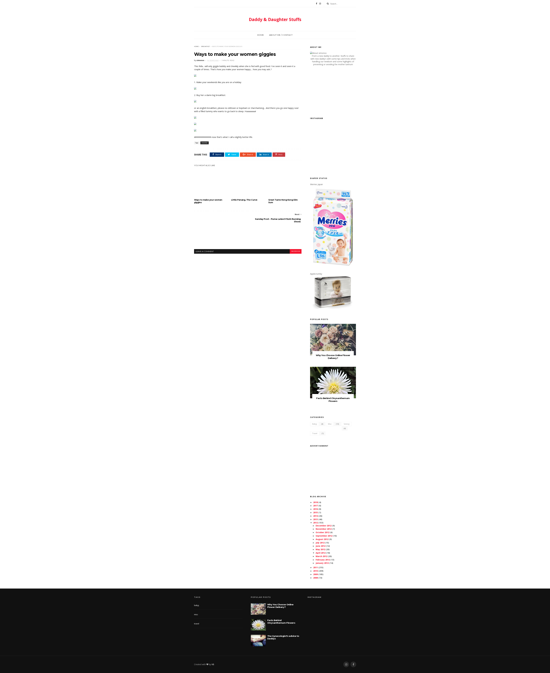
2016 (315, 509)
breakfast (205, 46)
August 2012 (322, 539)
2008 (315, 577)
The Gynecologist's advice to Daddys (283, 637)
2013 (315, 519)
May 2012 (320, 549)
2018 (315, 502)
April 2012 (321, 552)
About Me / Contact (281, 35)
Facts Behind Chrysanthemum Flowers (333, 399)
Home (260, 35)
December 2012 (323, 525)
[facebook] (353, 664)
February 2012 (323, 559)
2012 (315, 522)
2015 (315, 512)
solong (346, 424)
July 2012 (320, 542)
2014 (315, 516)
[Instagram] (320, 3)
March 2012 (321, 556)
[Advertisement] (248, 238)
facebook (295, 251)
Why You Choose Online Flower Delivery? (333, 356)
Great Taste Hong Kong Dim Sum (283, 201)
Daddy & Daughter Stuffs (275, 19)
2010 (315, 570)
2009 (315, 574)
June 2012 (320, 546)
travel (314, 433)
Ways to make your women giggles (208, 201)
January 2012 (322, 563)
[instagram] (346, 664)
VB (213, 664)
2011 (315, 567)
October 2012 (322, 532)
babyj (314, 424)
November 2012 (324, 529)
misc (330, 424)
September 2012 (324, 535)
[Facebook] (316, 3)
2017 (315, 505)
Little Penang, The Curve (244, 200)
